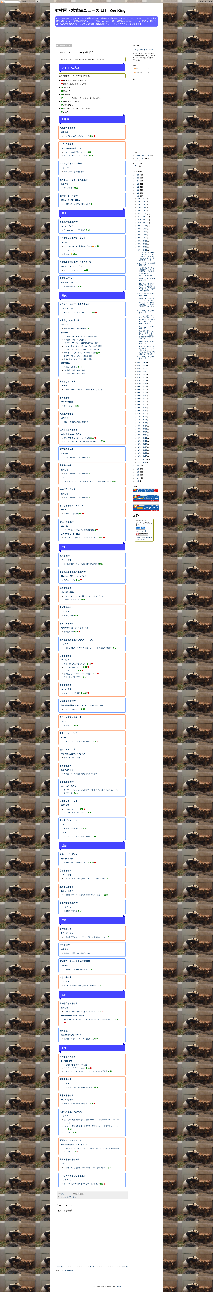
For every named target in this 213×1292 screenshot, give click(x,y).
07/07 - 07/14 (142, 383)
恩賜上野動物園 (67, 414)
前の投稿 (124, 1267)
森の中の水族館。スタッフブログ (73, 576)
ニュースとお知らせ (68, 786)
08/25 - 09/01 (142, 362)
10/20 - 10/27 (142, 229)
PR (136, 161)
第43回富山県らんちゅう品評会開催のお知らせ (81, 564)
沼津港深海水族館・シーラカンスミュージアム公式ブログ (83, 705)
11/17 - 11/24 (142, 217)
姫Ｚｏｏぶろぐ (67, 891)
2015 (138, 475)
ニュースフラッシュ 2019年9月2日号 (146, 342)
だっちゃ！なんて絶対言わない (75, 812)
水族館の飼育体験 (70, 911)
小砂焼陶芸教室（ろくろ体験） (75, 370)
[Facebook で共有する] (80, 1194)
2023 (138, 184)
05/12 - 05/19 (142, 408)
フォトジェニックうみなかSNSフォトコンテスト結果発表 (85, 1071)
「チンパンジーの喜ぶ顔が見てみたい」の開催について (85, 879)
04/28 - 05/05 (142, 414)
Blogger (118, 1286)
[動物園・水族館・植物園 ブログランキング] (142, 535)
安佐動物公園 (66, 929)
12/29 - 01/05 (142, 199)
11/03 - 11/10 (142, 223)
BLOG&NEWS (66, 1061)
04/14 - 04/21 (142, 420)
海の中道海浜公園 (68, 1057)
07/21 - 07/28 (142, 378)
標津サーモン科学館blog (70, 200)
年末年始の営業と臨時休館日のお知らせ (79, 953)
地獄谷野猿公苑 (67, 623)
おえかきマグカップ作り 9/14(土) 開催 (78, 359)
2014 (138, 478)
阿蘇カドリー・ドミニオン (72, 1140)
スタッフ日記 (66, 689)
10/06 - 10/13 (142, 235)
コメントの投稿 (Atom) (68, 1270)
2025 (138, 178)
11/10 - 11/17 (142, 220)
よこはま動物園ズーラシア (72, 505)
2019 (138, 196)
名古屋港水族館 (67, 782)
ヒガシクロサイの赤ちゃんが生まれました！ (80, 1012)
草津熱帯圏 (65, 398)
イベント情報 (66, 560)
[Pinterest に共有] (82, 1194)
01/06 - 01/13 (142, 462)
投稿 (137, 69)
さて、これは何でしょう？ (74, 270)
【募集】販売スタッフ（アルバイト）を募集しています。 (85, 937)
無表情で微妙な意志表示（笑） (75, 862)
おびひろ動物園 (67, 144)
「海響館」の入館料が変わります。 (77, 969)
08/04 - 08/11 (142, 371)
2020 (138, 193)
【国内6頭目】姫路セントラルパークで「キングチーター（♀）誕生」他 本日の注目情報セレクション (146, 334)
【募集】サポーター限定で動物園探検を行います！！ (84, 895)
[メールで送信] (74, 1194)
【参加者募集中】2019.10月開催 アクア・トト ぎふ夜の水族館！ (88, 648)
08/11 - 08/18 (142, 368)
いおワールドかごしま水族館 (73, 1176)
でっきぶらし (66, 660)
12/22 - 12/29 (142, 202)
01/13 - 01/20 (142, 459)
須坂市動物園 (66, 588)
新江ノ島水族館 (67, 522)
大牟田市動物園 (67, 1095)
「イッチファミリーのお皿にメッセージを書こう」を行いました (88, 596)
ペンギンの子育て (70, 670)
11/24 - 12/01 (142, 214)
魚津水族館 (65, 556)
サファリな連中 (67, 1100)
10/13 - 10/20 (142, 232)
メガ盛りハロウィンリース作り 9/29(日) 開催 (80, 336)
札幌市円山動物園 (68, 128)
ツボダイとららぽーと (72, 709)
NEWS (63, 738)
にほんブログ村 (141, 531)
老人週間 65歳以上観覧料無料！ (76, 329)
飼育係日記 (65, 363)
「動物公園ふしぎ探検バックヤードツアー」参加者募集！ (85, 1168)
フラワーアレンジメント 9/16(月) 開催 (78, 356)
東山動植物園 (66, 766)
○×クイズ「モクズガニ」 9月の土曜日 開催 (80, 353)
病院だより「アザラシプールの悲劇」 (78, 674)
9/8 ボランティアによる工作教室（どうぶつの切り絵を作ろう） (87, 481)
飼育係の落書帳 (67, 859)
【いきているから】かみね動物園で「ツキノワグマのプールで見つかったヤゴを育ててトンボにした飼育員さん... (145, 271)
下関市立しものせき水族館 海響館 (75, 961)
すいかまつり (69, 188)
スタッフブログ (67, 226)
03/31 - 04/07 (142, 426)
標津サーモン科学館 (69, 196)
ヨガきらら (68, 1132)
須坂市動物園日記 (68, 592)
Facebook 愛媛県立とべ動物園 (72, 1016)
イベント (64, 477)
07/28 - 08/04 (142, 374)
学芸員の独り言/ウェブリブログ (73, 754)
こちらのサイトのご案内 (143, 50)
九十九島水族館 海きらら (71, 1112)
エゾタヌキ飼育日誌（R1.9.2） (75, 152)
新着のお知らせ (67, 770)
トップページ (66, 168)
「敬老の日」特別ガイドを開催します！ (79, 1087)
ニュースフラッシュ (69, 1197)
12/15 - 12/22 (142, 205)
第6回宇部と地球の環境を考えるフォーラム (80, 985)
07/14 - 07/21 (142, 380)
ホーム (92, 1267)
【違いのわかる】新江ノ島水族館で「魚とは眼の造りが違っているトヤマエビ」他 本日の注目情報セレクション (146, 350)
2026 (138, 175)
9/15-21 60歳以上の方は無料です (76, 422)
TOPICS (64, 242)
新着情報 (64, 132)
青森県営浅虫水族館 (69, 222)
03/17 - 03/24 (142, 432)
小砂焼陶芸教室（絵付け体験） (75, 373)
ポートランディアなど (72, 758)
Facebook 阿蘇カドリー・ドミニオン (75, 1144)
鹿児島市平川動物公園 (70, 1159)
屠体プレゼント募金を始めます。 (76, 1103)
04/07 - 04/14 (142, 423)
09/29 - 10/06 (142, 238)
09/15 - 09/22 (142, 244)
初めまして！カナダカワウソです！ (77, 312)
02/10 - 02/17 (142, 447)
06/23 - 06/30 (142, 390)
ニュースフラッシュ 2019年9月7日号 (146, 264)
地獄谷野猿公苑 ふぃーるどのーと (74, 628)
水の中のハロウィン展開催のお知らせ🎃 (79, 246)
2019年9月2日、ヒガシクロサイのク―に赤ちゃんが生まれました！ (89, 1019)
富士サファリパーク (69, 733)
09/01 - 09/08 (142, 250)
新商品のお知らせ (70, 286)
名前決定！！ (69, 725)
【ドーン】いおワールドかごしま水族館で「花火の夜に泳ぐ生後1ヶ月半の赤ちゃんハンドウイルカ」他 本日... (146, 319)
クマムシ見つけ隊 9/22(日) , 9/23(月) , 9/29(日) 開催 (83, 346)
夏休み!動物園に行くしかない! (75, 664)
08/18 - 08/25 (142, 365)
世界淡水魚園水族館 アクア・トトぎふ (77, 640)
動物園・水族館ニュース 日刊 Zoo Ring (90, 10)
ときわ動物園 (66, 977)
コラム (137, 163)
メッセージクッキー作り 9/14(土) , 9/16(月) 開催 (82, 349)
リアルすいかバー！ (71, 809)
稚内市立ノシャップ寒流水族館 (74, 180)
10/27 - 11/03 (142, 226)
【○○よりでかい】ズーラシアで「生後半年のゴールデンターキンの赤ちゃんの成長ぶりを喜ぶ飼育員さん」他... (145, 256)
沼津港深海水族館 (68, 701)
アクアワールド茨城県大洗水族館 (75, 304)
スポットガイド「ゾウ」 (73, 677)
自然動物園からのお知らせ (71, 434)
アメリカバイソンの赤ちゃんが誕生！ (78, 741)
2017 (138, 469)
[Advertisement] (98, 35)
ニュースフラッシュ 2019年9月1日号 (146, 358)
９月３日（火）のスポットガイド (76, 155)
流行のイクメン (70, 580)
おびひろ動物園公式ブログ (71, 148)
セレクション (139, 158)
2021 (138, 190)
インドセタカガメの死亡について (76, 136)
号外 (136, 166)
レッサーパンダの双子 (72, 693)
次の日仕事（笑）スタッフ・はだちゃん (79, 1039)
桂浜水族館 (65, 1030)
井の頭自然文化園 (68, 489)
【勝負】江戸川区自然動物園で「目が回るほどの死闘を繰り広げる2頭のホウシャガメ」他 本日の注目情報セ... (146, 287)
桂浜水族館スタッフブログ (71, 1035)
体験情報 (64, 333)
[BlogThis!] (76, 1194)
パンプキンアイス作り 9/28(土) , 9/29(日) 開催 (81, 343)
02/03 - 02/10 (142, 450)
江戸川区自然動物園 (69, 430)
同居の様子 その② (71, 514)
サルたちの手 (69, 632)
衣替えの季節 (69, 615)
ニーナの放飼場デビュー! (73, 667)
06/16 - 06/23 (142, 393)
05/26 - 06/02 (142, 402)
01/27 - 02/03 (142, 453)
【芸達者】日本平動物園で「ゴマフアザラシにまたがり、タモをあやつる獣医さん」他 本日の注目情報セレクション (146, 303)
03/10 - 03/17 (142, 435)
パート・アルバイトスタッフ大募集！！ (79, 836)
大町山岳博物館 (67, 607)
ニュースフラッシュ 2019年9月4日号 (146, 312)
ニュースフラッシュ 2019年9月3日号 (146, 327)
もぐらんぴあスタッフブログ (72, 266)
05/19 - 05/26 (142, 405)
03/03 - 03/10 (142, 438)
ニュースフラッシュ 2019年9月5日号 (146, 294)
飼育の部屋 (65, 805)
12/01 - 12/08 (142, 211)
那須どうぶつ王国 (68, 381)
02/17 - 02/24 (142, 444)
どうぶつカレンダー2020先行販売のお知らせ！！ (82, 441)
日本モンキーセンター (70, 801)
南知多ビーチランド (69, 820)
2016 (138, 472)
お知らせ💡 (68, 254)
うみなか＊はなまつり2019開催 (75, 1065)
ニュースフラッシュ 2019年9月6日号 (146, 279)
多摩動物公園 (66, 465)
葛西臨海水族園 (67, 449)
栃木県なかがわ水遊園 (70, 320)
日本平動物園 (66, 656)
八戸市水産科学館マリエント (73, 238)
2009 (138, 481)
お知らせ (64, 418)
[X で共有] (78, 1194)
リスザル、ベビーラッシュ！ (75, 1068)
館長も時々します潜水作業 (74, 172)
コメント (139, 72)
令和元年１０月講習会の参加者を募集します (80, 774)
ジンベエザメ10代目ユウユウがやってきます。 (81, 1184)
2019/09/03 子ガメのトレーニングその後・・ (81, 538)
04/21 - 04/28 (142, 417)
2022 (138, 187)
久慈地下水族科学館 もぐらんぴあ (76, 262)
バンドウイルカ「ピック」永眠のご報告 (79, 530)
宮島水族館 (65, 945)
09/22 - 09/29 (142, 241)
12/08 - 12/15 (142, 208)
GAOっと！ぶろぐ (68, 282)
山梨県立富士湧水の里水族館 (73, 572)
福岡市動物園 (66, 1079)
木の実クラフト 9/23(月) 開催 (75, 340)
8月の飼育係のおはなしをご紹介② (77, 438)
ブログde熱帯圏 (67, 402)
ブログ (63, 510)
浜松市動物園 (66, 685)
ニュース (64, 325)
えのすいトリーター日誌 (70, 534)
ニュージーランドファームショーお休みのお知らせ (83, 390)
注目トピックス (67, 933)
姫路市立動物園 (67, 887)
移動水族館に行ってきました (75, 230)
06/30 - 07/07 (142, 387)
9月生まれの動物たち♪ (72, 599)
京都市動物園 (66, 870)
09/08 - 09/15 (142, 247)
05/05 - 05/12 (142, 411)
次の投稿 (59, 1267)
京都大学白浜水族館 (69, 903)
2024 (138, 181)
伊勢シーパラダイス (69, 854)
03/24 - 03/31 (142, 429)
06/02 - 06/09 (142, 399)
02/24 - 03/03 (142, 441)
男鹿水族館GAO (67, 278)
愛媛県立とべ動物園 (69, 1003)
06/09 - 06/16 (142, 396)
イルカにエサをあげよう (73, 828)
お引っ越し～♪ (69, 406)
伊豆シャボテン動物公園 (71, 717)
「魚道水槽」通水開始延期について (77, 204)
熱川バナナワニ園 (68, 749)
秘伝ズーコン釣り (70, 367)
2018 (138, 466)
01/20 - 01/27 (142, 456)
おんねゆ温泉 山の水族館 (71, 163)
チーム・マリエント (68, 250)
